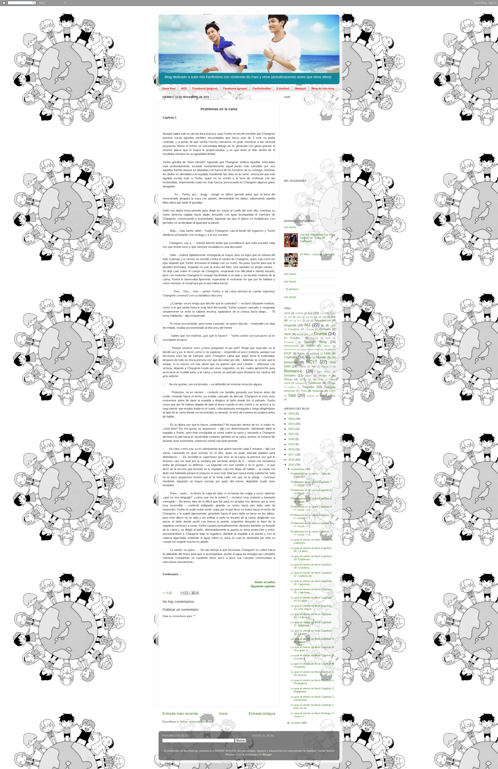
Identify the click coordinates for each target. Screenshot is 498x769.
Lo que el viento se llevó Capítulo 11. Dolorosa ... (311, 624)
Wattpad (300, 88)
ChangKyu (293, 329)
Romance (293, 371)
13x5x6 (299, 313)
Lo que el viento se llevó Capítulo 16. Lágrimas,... (311, 583)
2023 (291, 423)
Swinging (299, 383)
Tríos (304, 390)
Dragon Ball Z (303, 334)
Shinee (308, 376)
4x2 (290, 320)
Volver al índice (264, 582)
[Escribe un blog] (186, 593)
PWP (314, 366)
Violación (317, 390)
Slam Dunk (318, 379)
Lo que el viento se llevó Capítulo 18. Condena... (311, 566)
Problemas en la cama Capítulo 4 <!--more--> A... (311, 508)
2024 (291, 418)
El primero (292, 289)
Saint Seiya (323, 372)
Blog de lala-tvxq (322, 88)
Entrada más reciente (180, 713)
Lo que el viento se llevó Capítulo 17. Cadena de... (311, 574)
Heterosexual (291, 345)
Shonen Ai (324, 375)
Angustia (290, 325)
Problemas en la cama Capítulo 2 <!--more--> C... (311, 525)
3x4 (333, 316)
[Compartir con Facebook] (194, 593)
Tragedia (308, 387)
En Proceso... (293, 337)
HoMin (311, 345)
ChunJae (309, 329)
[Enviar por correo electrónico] (182, 593)
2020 (291, 439)
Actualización (323, 320)
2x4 (307, 317)
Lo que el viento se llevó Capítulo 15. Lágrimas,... (311, 591)
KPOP (287, 353)
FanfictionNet (262, 88)
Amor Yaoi (168, 88)
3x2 (324, 317)
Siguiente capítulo (263, 586)
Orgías (302, 366)
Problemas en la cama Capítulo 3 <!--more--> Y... (311, 517)
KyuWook (314, 353)
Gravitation (289, 342)
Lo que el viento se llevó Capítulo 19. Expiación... (311, 558)
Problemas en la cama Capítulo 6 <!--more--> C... (311, 492)
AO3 (184, 88)
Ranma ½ (326, 366)
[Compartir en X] (190, 593)
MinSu (308, 357)
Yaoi (292, 395)
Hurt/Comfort (290, 349)
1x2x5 (333, 313)
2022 (291, 428)
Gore (328, 338)
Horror (327, 346)
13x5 (287, 313)
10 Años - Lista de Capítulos (317, 254)
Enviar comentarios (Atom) (196, 721)
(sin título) (290, 227)
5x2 (299, 320)
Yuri (333, 396)
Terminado (314, 383)
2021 (291, 434)
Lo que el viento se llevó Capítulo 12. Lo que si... (311, 616)
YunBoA (323, 396)
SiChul (303, 379)
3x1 (315, 317)
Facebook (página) (204, 88)
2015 (291, 464)
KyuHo (301, 353)
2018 (291, 449)
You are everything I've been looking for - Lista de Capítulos (317, 237)
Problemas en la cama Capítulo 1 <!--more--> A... (311, 533)
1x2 (310, 313)
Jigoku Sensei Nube (310, 349)
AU (307, 324)
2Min (298, 317)
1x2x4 (323, 313)
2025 (291, 413)
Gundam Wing (315, 341)
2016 (291, 459)
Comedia (325, 329)
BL (322, 325)
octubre (296, 722)
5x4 (307, 320)
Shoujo (288, 379)
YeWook (310, 396)
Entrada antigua (262, 713)
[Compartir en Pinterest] (197, 593)
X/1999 (332, 391)
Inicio (223, 713)
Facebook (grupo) (235, 88)
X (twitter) (282, 88)
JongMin (328, 349)
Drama (320, 333)
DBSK (287, 334)
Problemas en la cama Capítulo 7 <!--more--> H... (311, 484)
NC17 (311, 361)
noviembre (298, 469)
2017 (291, 454)
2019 (291, 444)
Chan (333, 325)
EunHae (314, 338)
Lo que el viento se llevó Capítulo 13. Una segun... (311, 607)
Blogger (267, 754)
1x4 (290, 317)
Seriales (289, 375)
